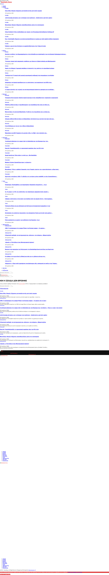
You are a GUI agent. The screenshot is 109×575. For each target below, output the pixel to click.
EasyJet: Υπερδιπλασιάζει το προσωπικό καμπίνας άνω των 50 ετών (24, 148)
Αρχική (4, 6)
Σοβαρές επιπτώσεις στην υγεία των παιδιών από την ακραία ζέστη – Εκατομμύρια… (29, 199)
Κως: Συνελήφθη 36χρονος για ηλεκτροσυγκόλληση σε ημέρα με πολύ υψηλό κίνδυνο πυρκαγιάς (32, 39)
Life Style (5, 268)
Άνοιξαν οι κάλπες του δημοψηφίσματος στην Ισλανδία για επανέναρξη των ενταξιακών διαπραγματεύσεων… (35, 54)
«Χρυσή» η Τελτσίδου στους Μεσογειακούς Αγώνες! (19, 242)
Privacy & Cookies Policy (5, 574)
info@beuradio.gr (13, 353)
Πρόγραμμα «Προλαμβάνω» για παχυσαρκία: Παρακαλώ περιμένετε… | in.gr (26, 184)
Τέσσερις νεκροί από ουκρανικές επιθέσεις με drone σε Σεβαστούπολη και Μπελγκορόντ (30, 61)
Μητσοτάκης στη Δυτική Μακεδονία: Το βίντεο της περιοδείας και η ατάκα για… (27, 112)
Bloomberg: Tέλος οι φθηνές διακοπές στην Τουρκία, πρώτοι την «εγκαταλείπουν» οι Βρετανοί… (32, 169)
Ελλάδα (4, 7)
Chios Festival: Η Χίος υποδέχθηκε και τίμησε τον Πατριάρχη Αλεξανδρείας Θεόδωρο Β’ (29, 32)
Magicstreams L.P (32, 354)
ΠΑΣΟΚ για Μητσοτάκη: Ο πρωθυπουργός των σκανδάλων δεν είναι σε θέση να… (27, 104)
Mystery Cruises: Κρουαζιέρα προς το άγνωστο (18, 162)
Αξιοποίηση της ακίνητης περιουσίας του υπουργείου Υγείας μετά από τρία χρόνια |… (29, 213)
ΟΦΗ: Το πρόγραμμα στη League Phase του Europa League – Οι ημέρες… (25, 228)
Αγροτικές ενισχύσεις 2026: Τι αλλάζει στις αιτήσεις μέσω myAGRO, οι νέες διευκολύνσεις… (31, 176)
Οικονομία (5, 137)
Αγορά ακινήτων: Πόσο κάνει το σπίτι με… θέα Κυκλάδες (21, 155)
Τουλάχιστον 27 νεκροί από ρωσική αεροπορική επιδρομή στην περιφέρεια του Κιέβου (29, 75)
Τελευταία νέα (4, 288)
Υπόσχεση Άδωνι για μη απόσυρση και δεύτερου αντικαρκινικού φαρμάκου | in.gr (27, 206)
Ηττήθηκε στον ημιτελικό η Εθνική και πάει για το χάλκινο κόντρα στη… (25, 256)
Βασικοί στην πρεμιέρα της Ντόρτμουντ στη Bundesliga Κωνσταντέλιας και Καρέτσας (29, 249)
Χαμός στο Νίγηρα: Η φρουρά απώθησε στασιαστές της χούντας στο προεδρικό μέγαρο (29, 68)
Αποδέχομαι (70, 572)
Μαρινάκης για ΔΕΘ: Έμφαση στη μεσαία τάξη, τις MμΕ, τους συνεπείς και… (26, 133)
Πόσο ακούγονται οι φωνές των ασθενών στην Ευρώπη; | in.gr (22, 220)
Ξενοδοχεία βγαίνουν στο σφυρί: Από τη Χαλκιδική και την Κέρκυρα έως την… (27, 141)
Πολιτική (4, 94)
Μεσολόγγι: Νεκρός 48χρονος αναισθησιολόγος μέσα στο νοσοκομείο (24, 25)
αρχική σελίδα (22, 283)
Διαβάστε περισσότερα (77, 572)
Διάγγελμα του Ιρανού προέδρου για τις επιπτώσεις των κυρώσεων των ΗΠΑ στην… (28, 82)
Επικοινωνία (5, 270)
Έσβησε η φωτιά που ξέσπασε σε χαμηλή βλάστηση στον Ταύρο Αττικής (25, 46)
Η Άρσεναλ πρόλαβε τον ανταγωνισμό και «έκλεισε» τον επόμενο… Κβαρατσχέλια (28, 235)
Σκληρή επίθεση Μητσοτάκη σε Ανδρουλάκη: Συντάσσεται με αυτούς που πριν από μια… (29, 119)
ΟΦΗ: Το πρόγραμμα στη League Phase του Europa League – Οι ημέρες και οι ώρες (23, 300)
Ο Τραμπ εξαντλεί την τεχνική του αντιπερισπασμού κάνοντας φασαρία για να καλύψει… (29, 89)
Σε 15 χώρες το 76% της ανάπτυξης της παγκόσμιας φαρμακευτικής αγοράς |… (27, 191)
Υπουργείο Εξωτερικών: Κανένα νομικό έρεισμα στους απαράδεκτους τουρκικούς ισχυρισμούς (31, 97)
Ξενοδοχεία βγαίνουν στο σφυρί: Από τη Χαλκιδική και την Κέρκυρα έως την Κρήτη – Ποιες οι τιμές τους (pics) (31, 308)
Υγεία (4, 181)
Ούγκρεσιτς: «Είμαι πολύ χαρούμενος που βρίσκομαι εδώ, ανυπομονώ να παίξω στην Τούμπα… (31, 263)
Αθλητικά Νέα (6, 224)
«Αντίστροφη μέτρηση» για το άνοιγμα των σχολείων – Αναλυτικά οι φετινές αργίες (28, 17)
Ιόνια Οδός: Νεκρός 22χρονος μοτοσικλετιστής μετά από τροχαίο (23, 10)
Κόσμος (4, 50)
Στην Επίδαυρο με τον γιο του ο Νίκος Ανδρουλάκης (19, 126)
